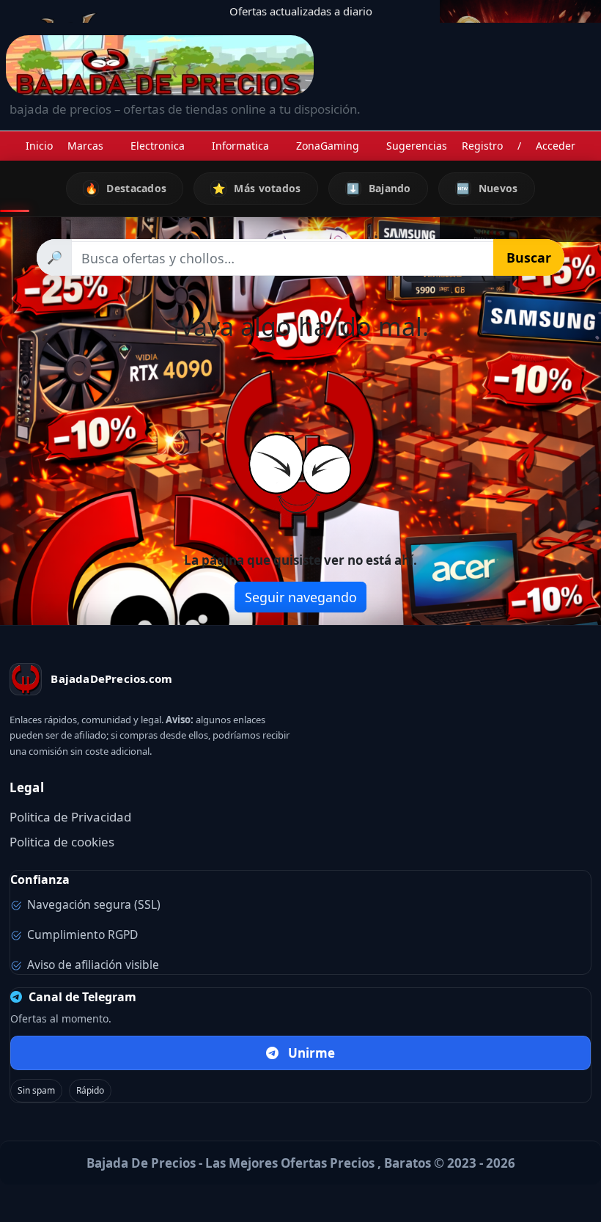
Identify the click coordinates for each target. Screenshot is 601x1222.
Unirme (311, 1052)
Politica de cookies (62, 841)
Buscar (528, 257)
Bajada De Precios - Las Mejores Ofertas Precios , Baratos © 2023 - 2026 (300, 1163)
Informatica (240, 146)
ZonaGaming (327, 146)
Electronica (157, 146)
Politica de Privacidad (70, 816)
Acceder (555, 146)
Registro (482, 146)
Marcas (85, 146)
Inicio (39, 146)
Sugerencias (416, 146)
